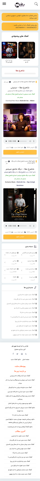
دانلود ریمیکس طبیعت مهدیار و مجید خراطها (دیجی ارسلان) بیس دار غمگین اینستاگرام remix (20, 421)
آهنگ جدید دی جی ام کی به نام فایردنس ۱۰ (23, 317)
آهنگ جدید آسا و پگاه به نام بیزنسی (20, 376)
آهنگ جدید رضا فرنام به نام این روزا (25, 321)
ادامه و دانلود (20, 152)
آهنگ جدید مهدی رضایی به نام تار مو (24, 308)
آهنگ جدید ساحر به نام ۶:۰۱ (20, 415)
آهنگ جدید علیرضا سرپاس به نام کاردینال (20, 387)
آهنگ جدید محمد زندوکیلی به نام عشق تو (23, 330)
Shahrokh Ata (21, 182)
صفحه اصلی (25, 359)
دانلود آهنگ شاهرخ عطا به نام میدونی (24, 82)
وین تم (14, 346)
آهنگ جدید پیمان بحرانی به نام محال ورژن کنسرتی (21, 304)
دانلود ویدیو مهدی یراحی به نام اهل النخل (20, 403)
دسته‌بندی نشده (30, 269)
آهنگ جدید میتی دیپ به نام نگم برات (24, 299)
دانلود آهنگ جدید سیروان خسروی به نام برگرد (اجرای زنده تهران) (20, 409)
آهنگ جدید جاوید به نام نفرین (26, 295)
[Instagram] (21, 353)
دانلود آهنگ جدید (27, 91)
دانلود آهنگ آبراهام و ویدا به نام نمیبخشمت (20, 427)
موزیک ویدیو (31, 261)
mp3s (14, 277)
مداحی (14, 261)
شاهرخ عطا (20, 70)
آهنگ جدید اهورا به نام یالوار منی (25, 326)
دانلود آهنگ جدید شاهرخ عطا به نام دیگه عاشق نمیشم (23, 162)
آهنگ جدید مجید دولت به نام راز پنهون (24, 335)
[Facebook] (13, 353)
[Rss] (25, 353)
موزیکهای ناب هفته (11, 253)
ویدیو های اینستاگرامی (28, 253)
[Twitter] (17, 353)
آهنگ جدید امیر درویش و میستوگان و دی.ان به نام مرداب (20, 381)
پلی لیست (32, 277)
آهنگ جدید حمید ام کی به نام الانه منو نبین (20, 392)
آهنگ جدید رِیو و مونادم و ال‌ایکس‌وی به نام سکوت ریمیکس (20, 397)
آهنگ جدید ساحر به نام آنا (27, 312)
